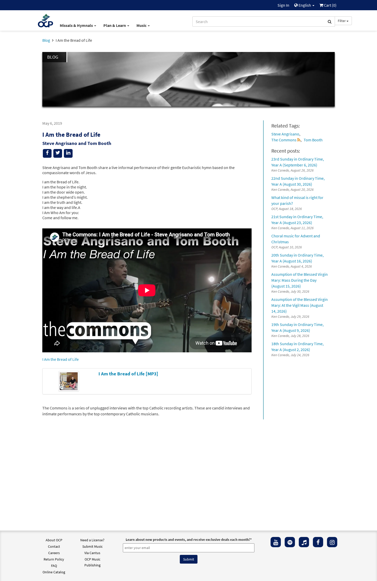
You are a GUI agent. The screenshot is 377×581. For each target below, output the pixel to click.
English (305, 5)
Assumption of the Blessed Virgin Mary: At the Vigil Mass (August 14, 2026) (299, 305)
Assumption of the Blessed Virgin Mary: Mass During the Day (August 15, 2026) (299, 280)
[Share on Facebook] (47, 153)
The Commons (283, 139)
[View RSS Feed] (299, 139)
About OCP (54, 540)
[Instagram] (332, 542)
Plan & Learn (115, 25)
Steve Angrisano (285, 133)
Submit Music (92, 546)
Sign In (283, 5)
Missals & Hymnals (77, 25)
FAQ (54, 565)
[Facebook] (318, 542)
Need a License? (92, 540)
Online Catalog (54, 572)
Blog (46, 40)
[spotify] (290, 542)
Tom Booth (313, 139)
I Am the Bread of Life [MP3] (128, 374)
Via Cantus (92, 553)
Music (141, 25)
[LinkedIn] (68, 153)
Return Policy (54, 559)
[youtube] (276, 542)
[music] (304, 542)
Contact (54, 546)
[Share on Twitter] (57, 153)
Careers (54, 553)
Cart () (329, 5)
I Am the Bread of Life (60, 359)
